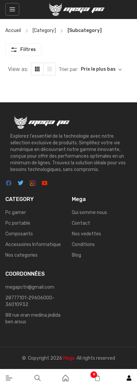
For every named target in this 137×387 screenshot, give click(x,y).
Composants (19, 234)
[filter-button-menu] (12, 9)
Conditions (83, 244)
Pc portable (17, 223)
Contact (81, 223)
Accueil (13, 30)
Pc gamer (15, 212)
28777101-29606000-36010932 (30, 301)
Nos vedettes (86, 234)
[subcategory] (85, 30)
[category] (44, 30)
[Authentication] (129, 378)
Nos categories (21, 255)
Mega (68, 358)
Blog (76, 255)
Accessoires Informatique (33, 244)
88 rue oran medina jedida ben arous (33, 318)
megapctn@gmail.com (29, 287)
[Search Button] (37, 378)
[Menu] (9, 378)
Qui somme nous (89, 212)
